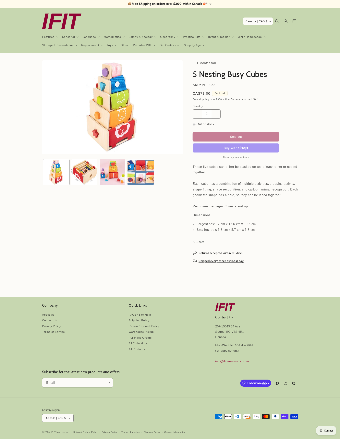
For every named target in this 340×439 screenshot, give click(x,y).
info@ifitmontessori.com (232, 361)
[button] (50, 37)
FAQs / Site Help (140, 314)
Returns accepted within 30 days (221, 253)
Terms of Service (53, 331)
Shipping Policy (139, 320)
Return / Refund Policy (144, 326)
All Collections (138, 343)
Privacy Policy (51, 326)
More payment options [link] (236, 157)
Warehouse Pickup (141, 331)
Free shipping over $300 (207, 99)
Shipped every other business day (221, 261)
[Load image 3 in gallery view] (112, 172)
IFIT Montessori (60, 432)
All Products (137, 349)
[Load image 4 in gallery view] (141, 172)
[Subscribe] (108, 382)
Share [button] (201, 241)
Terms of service (130, 432)
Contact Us (49, 320)
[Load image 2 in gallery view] (84, 172)
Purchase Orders (140, 337)
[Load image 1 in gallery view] (56, 172)
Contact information (174, 432)
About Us (48, 314)
